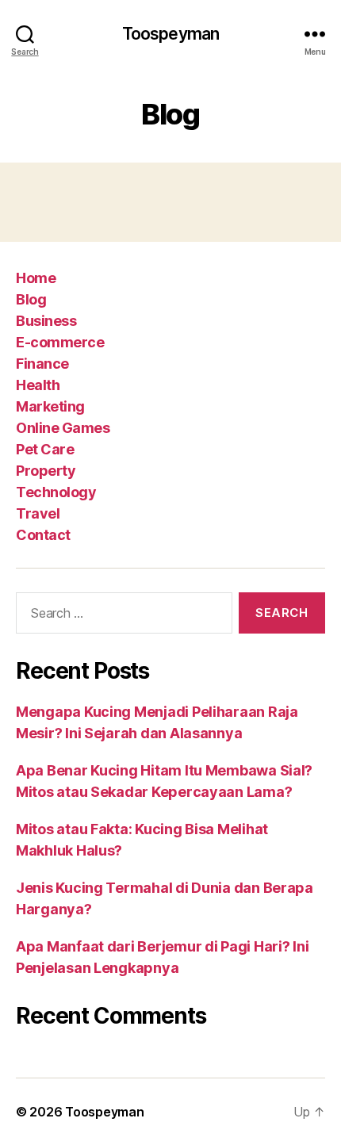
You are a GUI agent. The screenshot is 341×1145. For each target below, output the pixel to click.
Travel (37, 513)
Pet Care (45, 449)
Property (45, 470)
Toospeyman (170, 33)
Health (37, 385)
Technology (56, 492)
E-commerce (60, 342)
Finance (42, 363)
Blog (31, 299)
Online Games (62, 427)
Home (36, 278)
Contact (43, 535)
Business (46, 320)
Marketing (50, 406)
